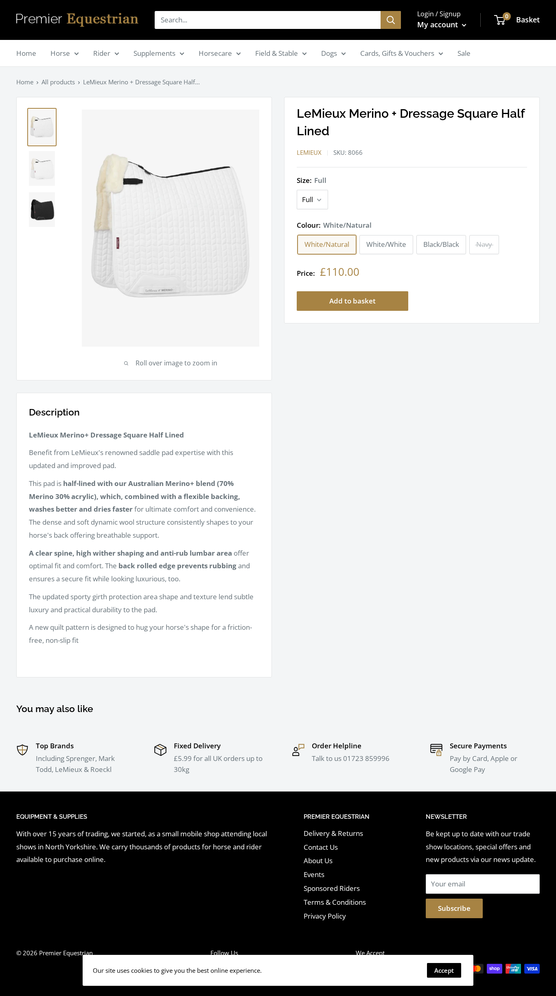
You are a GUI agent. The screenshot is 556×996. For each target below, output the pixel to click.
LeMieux (309, 153)
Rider (101, 53)
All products (58, 82)
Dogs (329, 53)
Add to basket (352, 301)
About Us (318, 860)
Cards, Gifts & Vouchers (397, 53)
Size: (311, 180)
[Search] (391, 20)
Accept (444, 970)
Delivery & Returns (333, 833)
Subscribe (454, 908)
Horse (60, 53)
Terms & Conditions (335, 902)
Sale (464, 53)
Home (26, 53)
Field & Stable (276, 53)
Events (314, 874)
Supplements (154, 53)
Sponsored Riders (332, 888)
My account (438, 24)
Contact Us (321, 847)
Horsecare (215, 53)
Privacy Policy (325, 916)
